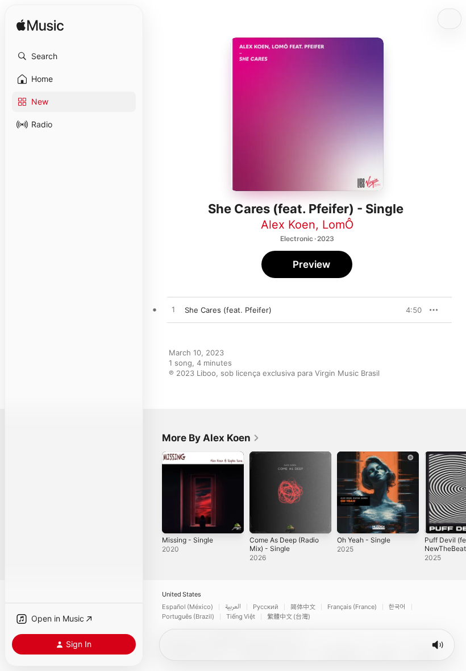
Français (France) (352, 607)
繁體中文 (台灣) (288, 617)
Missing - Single (187, 540)
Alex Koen (288, 224)
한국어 (397, 607)
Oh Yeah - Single (363, 540)
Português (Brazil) (188, 617)
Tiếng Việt (240, 617)
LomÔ (337, 224)
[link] (211, 438)
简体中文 (302, 607)
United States (181, 594)
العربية (233, 607)
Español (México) (187, 607)
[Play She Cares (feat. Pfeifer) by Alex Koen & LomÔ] (173, 310)
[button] (74, 56)
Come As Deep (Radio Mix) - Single (284, 544)
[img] (40, 25)
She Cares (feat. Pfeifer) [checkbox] (228, 309)
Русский (265, 607)
